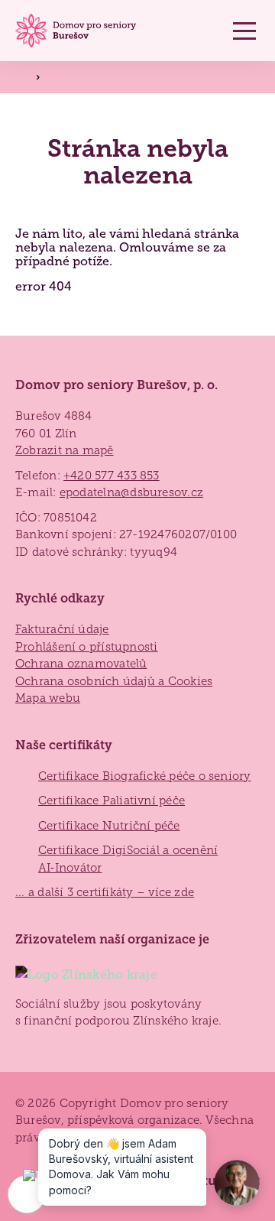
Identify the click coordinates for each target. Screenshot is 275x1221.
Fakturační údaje (62, 629)
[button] (244, 30)
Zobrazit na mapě (64, 450)
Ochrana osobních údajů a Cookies (113, 681)
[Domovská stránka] (78, 31)
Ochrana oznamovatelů (81, 664)
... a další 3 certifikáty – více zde (104, 892)
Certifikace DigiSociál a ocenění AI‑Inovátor (128, 859)
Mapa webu (47, 698)
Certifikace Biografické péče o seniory (144, 776)
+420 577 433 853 (111, 475)
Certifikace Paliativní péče (111, 800)
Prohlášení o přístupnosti (86, 647)
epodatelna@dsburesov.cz (131, 492)
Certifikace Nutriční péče (109, 826)
